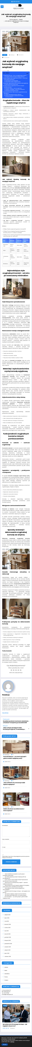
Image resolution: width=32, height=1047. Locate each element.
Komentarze (5, 825)
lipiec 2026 (6, 918)
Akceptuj (4, 1044)
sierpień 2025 (7, 950)
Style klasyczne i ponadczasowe (11, 80)
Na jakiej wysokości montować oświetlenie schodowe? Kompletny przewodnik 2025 (15, 721)
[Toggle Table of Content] (26, 73)
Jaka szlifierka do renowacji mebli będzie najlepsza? (14, 783)
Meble (5, 54)
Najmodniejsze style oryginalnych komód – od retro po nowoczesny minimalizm (15, 79)
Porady (6, 977)
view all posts (5, 712)
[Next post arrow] (28, 729)
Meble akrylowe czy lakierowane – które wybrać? (14, 809)
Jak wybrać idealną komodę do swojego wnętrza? (14, 76)
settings (12, 1041)
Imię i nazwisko (5, 839)
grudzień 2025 (7, 937)
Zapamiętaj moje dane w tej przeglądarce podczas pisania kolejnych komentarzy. (15, 857)
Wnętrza (6, 980)
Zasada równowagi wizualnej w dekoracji (13, 94)
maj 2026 (6, 921)
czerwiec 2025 (7, 956)
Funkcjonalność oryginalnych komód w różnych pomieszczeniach (14, 86)
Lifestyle (6, 967)
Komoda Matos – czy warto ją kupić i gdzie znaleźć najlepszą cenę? (14, 757)
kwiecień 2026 (7, 924)
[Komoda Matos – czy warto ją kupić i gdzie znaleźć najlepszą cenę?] (16, 746)
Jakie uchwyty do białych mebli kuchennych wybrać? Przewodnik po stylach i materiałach (14, 729)
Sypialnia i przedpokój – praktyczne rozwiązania (15, 89)
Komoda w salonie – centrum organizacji (14, 88)
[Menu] (2, 6)
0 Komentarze (6, 57)
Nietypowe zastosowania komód (12, 90)
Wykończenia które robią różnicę (11, 84)
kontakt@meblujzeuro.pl (7, 994)
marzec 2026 (7, 927)
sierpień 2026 (7, 914)
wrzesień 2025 (7, 946)
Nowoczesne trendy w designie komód (13, 81)
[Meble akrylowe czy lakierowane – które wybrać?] (16, 799)
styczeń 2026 (7, 934)
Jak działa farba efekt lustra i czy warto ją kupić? (15, 895)
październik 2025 (8, 943)
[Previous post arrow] (28, 721)
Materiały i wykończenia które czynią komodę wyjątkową (16, 83)
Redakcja (12, 54)
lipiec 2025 (6, 953)
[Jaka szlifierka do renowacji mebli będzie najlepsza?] (16, 772)
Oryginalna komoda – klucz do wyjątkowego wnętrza (15, 75)
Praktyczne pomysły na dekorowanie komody (14, 95)
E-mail (3, 847)
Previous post (6, 719)
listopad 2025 (7, 940)
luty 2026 (6, 930)
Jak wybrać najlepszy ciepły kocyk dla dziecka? (15, 894)
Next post (5, 725)
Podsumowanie (10, 96)
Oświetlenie (6, 973)
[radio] (11, 670)
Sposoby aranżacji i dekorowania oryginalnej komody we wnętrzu (15, 92)
